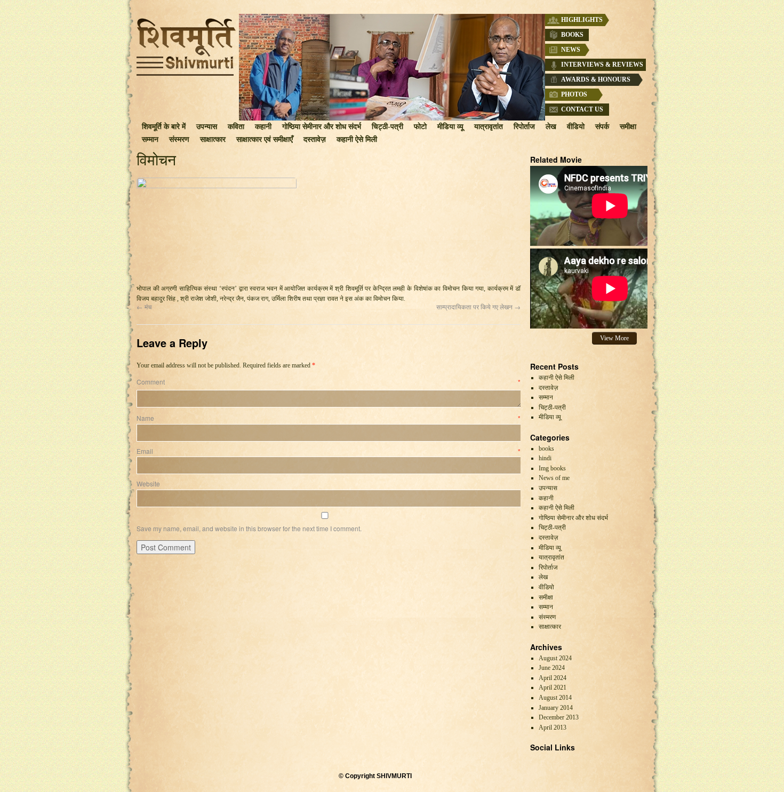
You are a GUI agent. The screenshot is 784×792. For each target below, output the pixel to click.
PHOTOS (574, 94)
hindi (545, 458)
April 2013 (552, 727)
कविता (236, 127)
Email (329, 450)
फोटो (420, 127)
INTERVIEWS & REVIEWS (602, 64)
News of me (554, 478)
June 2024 (552, 667)
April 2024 (552, 678)
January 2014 (556, 707)
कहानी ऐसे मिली (357, 139)
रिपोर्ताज (524, 127)
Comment (329, 381)
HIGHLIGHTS (582, 19)
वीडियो (576, 127)
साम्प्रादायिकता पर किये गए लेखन (478, 306)
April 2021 (552, 687)
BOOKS (572, 34)
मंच (144, 306)
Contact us (582, 109)
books (546, 448)
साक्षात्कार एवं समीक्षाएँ (264, 139)
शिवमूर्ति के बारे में (164, 127)
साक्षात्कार (213, 139)
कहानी (263, 127)
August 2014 (555, 697)
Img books (552, 468)
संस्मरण (179, 139)
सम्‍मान (150, 139)
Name (329, 417)
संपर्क (602, 127)
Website (148, 483)
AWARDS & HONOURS (595, 79)
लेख (551, 127)
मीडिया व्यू (450, 127)
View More (614, 338)
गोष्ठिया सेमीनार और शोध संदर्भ (321, 127)
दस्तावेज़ (314, 139)
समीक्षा (628, 127)
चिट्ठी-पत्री (387, 127)
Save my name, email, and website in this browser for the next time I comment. (249, 528)
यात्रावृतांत (488, 127)
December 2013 (559, 717)
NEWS (570, 49)
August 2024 (555, 658)
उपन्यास (206, 127)
